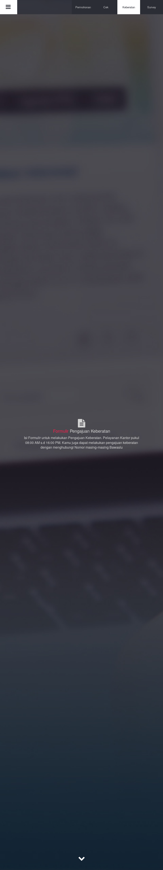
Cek (105, 7)
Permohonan (83, 7)
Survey (151, 7)
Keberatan (128, 7)
